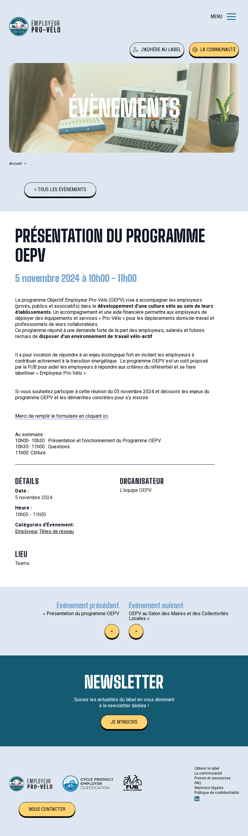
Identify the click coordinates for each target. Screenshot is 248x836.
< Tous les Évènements (60, 189)
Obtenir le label (206, 768)
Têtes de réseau (56, 531)
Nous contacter (47, 809)
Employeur (26, 531)
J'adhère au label (161, 49)
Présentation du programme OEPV (81, 613)
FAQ (197, 783)
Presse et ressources (212, 778)
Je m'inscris (124, 722)
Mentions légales (209, 788)
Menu (216, 16)
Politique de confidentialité (216, 793)
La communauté (218, 49)
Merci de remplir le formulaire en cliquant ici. (62, 416)
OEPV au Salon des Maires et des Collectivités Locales (178, 616)
